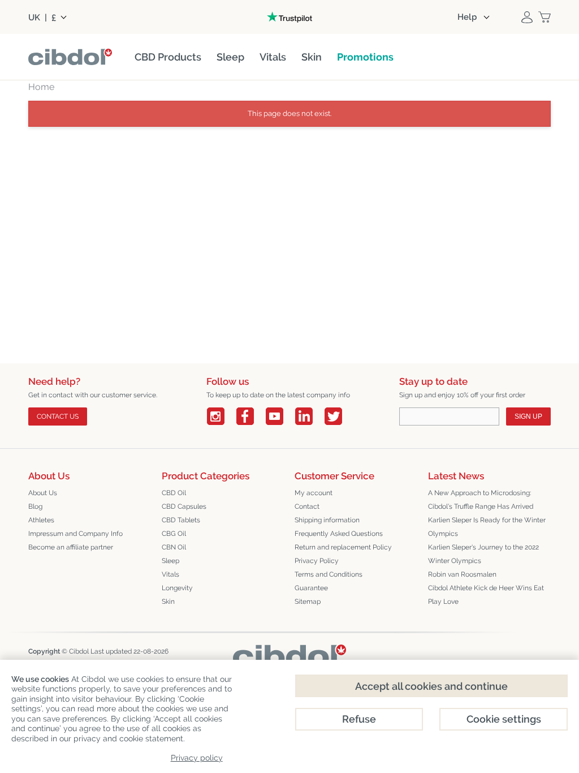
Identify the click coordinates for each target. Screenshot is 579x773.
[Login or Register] (527, 17)
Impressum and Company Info (75, 534)
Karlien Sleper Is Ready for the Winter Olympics (487, 527)
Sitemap (308, 601)
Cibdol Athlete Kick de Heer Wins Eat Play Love (486, 594)
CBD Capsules (184, 506)
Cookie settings (503, 719)
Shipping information (327, 520)
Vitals (170, 574)
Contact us (58, 416)
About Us (42, 493)
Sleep (170, 561)
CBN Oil (174, 547)
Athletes (41, 520)
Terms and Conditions (328, 574)
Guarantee (311, 588)
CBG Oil (174, 534)
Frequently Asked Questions (339, 534)
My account (313, 493)
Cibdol (79, 651)
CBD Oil (174, 493)
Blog (35, 506)
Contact (307, 506)
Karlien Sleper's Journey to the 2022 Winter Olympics (483, 554)
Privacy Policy (317, 561)
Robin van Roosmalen (462, 574)
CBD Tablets (181, 520)
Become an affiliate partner (70, 547)
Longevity (177, 588)
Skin (168, 601)
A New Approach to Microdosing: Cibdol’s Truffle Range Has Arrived (480, 499)
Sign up (528, 416)
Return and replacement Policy (343, 547)
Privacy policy (197, 757)
